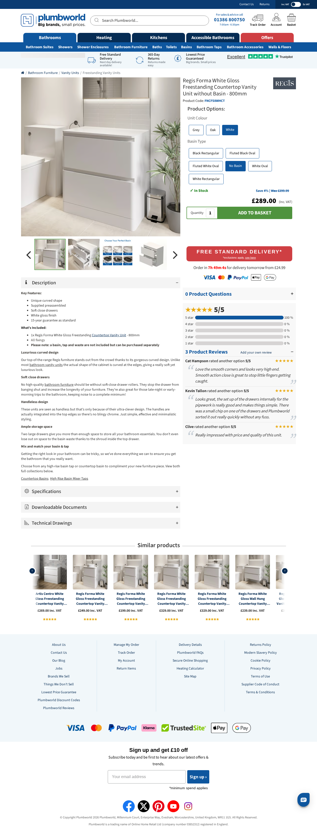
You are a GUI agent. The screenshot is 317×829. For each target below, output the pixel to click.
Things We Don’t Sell (59, 684)
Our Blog (58, 660)
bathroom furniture (59, 384)
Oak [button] (213, 130)
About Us (59, 644)
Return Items (126, 668)
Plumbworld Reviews (58, 708)
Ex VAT (306, 4)
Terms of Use (260, 676)
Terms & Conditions (260, 692)
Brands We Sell (59, 676)
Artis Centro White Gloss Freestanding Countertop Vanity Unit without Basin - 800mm (49, 598)
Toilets (171, 47)
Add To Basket (254, 212)
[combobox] (149, 20)
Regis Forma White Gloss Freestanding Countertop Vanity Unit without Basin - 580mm (131, 598)
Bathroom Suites (39, 47)
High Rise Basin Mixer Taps (69, 478)
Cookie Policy (260, 660)
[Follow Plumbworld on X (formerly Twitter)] (143, 806)
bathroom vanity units (46, 364)
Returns (264, 4)
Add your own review (256, 352)
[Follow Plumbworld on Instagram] (188, 806)
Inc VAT (285, 4)
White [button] (230, 129)
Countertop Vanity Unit (109, 335)
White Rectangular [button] (206, 179)
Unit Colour (197, 118)
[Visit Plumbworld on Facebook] (128, 806)
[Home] (22, 72)
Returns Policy (260, 644)
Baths (157, 47)
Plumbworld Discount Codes (59, 700)
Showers (65, 47)
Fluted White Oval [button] (206, 166)
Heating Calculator (190, 668)
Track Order (126, 652)
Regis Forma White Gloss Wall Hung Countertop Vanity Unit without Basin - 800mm (253, 598)
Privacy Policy (260, 668)
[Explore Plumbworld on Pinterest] (158, 806)
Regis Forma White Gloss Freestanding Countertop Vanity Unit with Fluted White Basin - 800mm (171, 598)
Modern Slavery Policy (260, 652)
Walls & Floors (279, 47)
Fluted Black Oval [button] (242, 153)
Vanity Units (70, 72)
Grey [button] (196, 130)
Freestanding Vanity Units (101, 72)
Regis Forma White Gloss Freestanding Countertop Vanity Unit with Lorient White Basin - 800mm (212, 598)
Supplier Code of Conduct (260, 684)
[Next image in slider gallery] (175, 254)
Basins (186, 47)
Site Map (190, 676)
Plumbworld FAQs (190, 652)
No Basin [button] (235, 165)
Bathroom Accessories (245, 47)
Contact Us (246, 4)
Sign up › (198, 777)
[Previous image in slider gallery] (28, 254)
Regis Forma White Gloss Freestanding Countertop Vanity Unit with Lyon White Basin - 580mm (90, 598)
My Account (126, 660)
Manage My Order (126, 644)
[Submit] (96, 19)
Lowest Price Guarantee (58, 692)
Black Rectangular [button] (206, 153)
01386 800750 (229, 20)
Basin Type (196, 141)
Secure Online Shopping (190, 660)
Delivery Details (190, 644)
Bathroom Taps (209, 47)
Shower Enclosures (93, 47)
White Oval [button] (260, 166)
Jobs (58, 668)
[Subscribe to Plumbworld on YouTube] (173, 806)
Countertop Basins (35, 478)
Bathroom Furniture (131, 47)
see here (250, 257)
